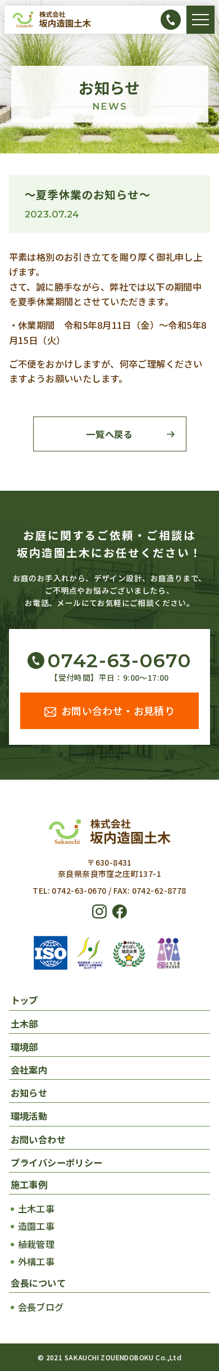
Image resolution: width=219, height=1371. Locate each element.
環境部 (24, 1046)
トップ (24, 1000)
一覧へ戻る (109, 434)
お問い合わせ (38, 1139)
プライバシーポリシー (57, 1162)
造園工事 (36, 1226)
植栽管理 (36, 1244)
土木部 (24, 1023)
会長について (38, 1282)
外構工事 (36, 1261)
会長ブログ (41, 1307)
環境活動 (29, 1116)
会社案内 (29, 1069)
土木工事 (36, 1208)
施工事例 (29, 1184)
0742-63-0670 (119, 660)
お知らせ (29, 1092)
